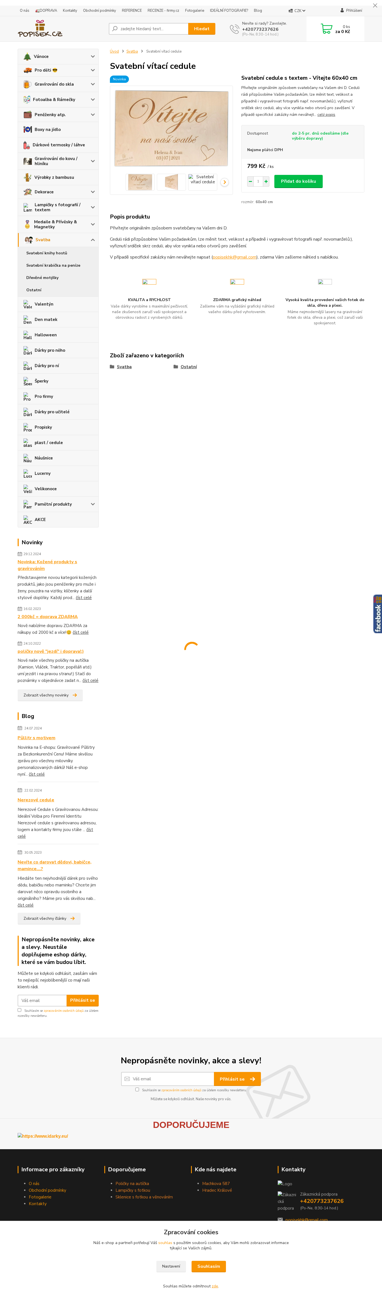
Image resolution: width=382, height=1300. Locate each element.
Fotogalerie (194, 10)
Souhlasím (208, 1266)
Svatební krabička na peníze (53, 265)
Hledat (201, 29)
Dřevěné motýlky (42, 277)
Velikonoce (46, 489)
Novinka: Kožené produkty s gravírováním (47, 565)
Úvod (114, 51)
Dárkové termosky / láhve (59, 145)
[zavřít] (375, 6)
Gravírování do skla (54, 84)
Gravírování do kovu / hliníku (56, 161)
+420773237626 (260, 29)
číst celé (84, 597)
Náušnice (44, 458)
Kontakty (70, 10)
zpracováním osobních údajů (64, 1011)
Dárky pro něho (50, 350)
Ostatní (33, 290)
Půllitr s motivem (36, 738)
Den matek (46, 319)
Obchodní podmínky (99, 10)
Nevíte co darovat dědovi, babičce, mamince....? (54, 865)
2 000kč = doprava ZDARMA (48, 617)
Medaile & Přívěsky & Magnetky (55, 224)
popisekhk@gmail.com (234, 257)
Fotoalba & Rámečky (54, 99)
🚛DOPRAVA (46, 10)
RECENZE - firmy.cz (163, 10)
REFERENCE (132, 10)
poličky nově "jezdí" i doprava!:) (51, 651)
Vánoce (41, 56)
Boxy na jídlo (48, 129)
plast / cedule (49, 442)
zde (215, 1286)
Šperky (41, 381)
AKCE (40, 519)
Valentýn (44, 304)
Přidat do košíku (298, 181)
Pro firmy (44, 396)
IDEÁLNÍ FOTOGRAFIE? (229, 10)
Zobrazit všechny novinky (46, 695)
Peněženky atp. (50, 115)
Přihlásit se (82, 1000)
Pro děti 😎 (46, 70)
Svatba (43, 240)
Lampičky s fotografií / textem (58, 207)
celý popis (326, 114)
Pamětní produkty (53, 504)
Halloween (46, 335)
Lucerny (43, 473)
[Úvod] (61, 29)
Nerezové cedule (36, 800)
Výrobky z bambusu (54, 177)
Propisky (43, 427)
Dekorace (44, 192)
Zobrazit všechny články (44, 918)
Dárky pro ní (47, 366)
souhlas (165, 1242)
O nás (24, 10)
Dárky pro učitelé (52, 412)
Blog (258, 10)
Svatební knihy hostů (46, 253)
